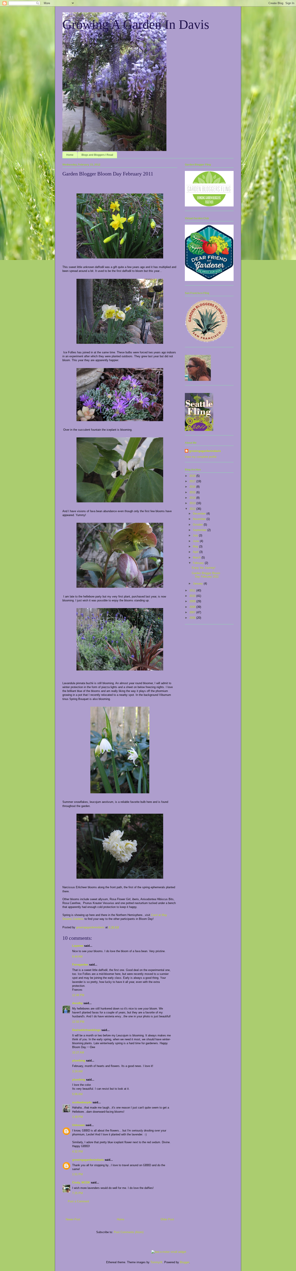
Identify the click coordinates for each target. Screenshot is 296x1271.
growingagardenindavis (88, 1159)
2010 (192, 595)
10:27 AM (78, 1052)
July (196, 535)
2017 (192, 481)
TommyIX (156, 1262)
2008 (192, 607)
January (198, 583)
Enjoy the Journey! (203, 567)
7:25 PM (77, 1193)
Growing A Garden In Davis (135, 24)
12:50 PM (78, 1021)
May (196, 546)
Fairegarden (80, 964)
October (198, 524)
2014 (192, 497)
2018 (192, 475)
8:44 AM (77, 956)
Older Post (167, 1219)
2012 (192, 508)
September (200, 530)
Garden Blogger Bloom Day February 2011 (206, 574)
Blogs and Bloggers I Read (97, 154)
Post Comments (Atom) (128, 1232)
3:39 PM (77, 1116)
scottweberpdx (82, 1102)
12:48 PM (78, 995)
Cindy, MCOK (81, 1182)
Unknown (78, 1125)
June (196, 541)
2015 (192, 492)
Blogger (184, 1262)
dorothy (77, 1003)
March (197, 557)
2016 (192, 486)
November (200, 519)
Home (69, 154)
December (200, 513)
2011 (192, 590)
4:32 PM (77, 1151)
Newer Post (73, 1219)
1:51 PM (77, 1174)
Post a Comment (78, 1201)
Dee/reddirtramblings (86, 1030)
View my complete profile (200, 456)
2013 (192, 503)
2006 (192, 617)
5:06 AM (77, 1094)
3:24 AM (77, 1071)
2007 (192, 612)
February (199, 563)
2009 (192, 601)
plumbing (78, 1060)
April (196, 552)
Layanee (77, 945)
